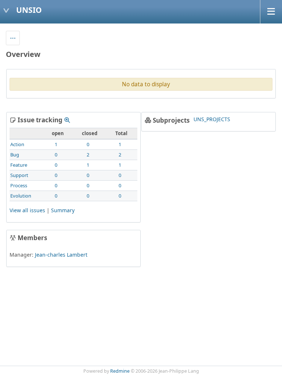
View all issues (27, 210)
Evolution (20, 195)
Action (17, 144)
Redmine (120, 371)
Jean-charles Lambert (61, 254)
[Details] (67, 120)
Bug (14, 154)
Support (19, 175)
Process (18, 185)
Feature (18, 165)
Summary (63, 210)
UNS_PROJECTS (212, 119)
